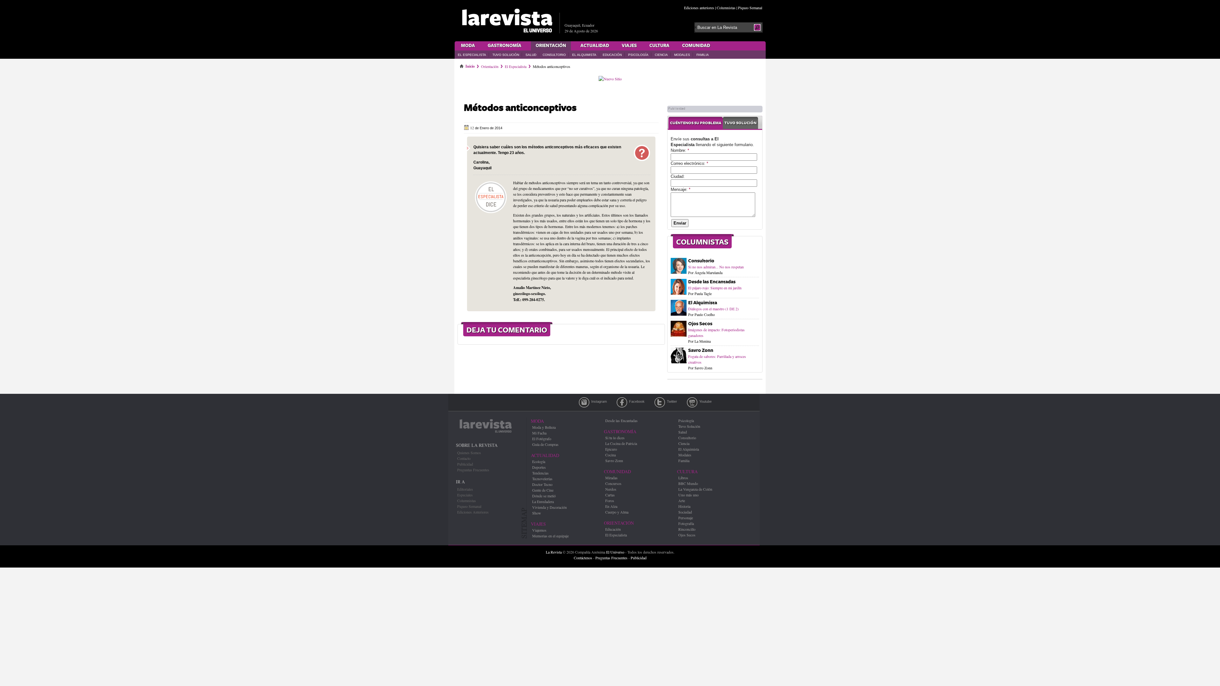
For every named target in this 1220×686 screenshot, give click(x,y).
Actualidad (594, 46)
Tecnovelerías (542, 478)
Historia (684, 506)
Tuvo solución (740, 123)
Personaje (685, 517)
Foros (609, 500)
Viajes (629, 46)
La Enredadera (543, 501)
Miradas (611, 477)
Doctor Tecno (542, 484)
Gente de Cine (542, 490)
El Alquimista (584, 55)
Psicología (638, 55)
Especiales (465, 494)
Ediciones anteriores (699, 7)
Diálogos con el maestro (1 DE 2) (713, 308)
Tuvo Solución (505, 55)
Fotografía (686, 523)
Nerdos (610, 489)
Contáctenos (583, 557)
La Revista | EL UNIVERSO (507, 20)
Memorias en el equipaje (550, 535)
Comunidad (696, 46)
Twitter (659, 402)
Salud (530, 55)
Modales (682, 55)
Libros (683, 477)
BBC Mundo (688, 483)
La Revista (554, 552)
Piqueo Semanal (750, 7)
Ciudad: (678, 176)
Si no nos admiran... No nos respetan (716, 266)
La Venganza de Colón (695, 489)
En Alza (611, 506)
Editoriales (465, 489)
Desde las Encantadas (711, 282)
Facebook (621, 402)
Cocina (610, 454)
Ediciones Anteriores (473, 511)
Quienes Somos (469, 452)
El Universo (615, 552)
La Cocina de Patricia (621, 443)
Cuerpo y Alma (616, 511)
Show (536, 512)
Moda (468, 46)
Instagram (584, 402)
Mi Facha (539, 432)
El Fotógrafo (541, 438)
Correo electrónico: (689, 163)
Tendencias (540, 472)
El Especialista (472, 55)
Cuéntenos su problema (695, 123)
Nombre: (680, 150)
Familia (702, 55)
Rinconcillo (686, 529)
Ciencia (661, 55)
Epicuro (611, 449)
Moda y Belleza (544, 427)
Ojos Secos (700, 324)
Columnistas (726, 7)
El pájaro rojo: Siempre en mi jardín (715, 287)
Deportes (539, 467)
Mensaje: (680, 189)
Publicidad (465, 464)
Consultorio (554, 55)
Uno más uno (688, 494)
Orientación (551, 46)
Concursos (613, 483)
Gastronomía (504, 46)
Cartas (610, 494)
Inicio (470, 65)
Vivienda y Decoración (549, 507)
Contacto (464, 458)
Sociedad (685, 511)
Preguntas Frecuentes (473, 469)
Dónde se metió (544, 495)
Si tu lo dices (615, 437)
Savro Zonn (700, 350)
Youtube (692, 402)
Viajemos (539, 530)
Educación (612, 55)
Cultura (659, 46)
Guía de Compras (545, 444)
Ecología (538, 461)
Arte (681, 500)
